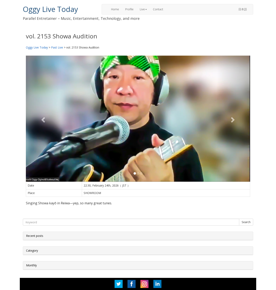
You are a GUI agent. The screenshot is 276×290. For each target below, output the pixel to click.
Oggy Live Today (50, 9)
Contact (158, 9)
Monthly (31, 265)
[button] (43, 119)
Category (32, 250)
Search (246, 222)
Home (115, 9)
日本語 (242, 9)
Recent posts (34, 236)
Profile (129, 9)
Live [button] (142, 9)
